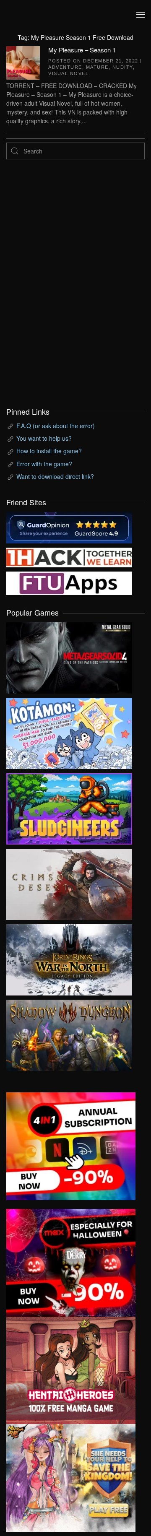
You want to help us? (44, 438)
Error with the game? (44, 464)
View (69, 656)
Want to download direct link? (55, 476)
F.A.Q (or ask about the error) (55, 425)
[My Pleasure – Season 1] (23, 61)
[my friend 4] (69, 582)
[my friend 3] (69, 557)
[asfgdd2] (70, 1369)
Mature (97, 67)
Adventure (65, 67)
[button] (140, 14)
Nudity (122, 67)
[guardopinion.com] (69, 527)
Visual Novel (68, 73)
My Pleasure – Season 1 (82, 49)
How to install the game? (49, 451)
